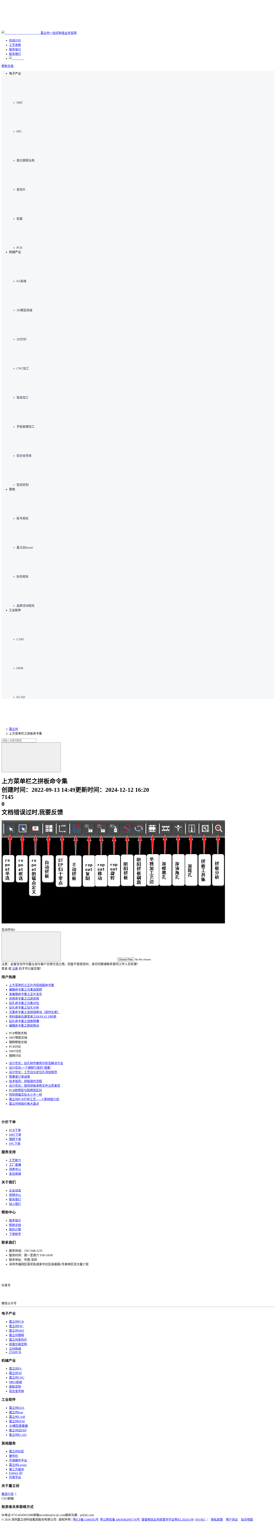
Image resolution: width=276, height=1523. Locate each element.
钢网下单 (15, 1139)
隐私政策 (217, 1519)
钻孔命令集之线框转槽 (24, 1021)
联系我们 (15, 1199)
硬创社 (13, 1455)
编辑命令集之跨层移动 (24, 1025)
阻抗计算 (15, 1229)
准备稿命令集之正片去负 (25, 994)
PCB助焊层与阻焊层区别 (25, 1090)
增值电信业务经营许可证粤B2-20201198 (167, 1519)
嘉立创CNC (16, 1377)
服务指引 (15, 1220)
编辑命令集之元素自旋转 (25, 989)
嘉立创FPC (16, 1326)
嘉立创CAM (17, 1416)
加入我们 (15, 1204)
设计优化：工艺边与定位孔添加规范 (33, 1072)
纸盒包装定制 (18, 1344)
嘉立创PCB (16, 1321)
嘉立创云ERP (18, 1430)
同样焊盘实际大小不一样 (25, 1094)
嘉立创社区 (16, 1451)
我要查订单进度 (19, 1076)
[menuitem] (145, 89)
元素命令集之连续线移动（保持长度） (34, 1012)
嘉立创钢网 (16, 1335)
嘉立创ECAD (17, 1434)
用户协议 (232, 1519)
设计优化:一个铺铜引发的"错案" (30, 1067)
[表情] (31, 947)
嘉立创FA (15, 1368)
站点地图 (247, 1519)
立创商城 (15, 1348)
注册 (15, 968)
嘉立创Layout (17, 1464)
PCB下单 (15, 1130)
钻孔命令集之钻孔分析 (24, 1007)
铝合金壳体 (16, 1391)
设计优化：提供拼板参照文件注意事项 (34, 1085)
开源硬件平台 (18, 1460)
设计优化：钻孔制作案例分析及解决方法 (36, 1063)
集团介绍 (8, 1494)
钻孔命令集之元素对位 (24, 1003)
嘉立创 (13, 729)
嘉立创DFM (17, 1421)
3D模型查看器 (18, 1425)
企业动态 (15, 1190)
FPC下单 (14, 1143)
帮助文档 (8, 66)
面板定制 (15, 1386)
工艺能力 (15, 1160)
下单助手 (15, 1234)
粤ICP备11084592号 (86, 1519)
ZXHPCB (15, 1352)
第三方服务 (16, 1469)
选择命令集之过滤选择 (24, 998)
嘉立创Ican (16, 1412)
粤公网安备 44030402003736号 (120, 1519)
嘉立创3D (15, 1373)
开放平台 (15, 1477)
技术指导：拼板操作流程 (25, 1081)
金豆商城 (15, 1173)
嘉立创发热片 (18, 1339)
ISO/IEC (200, 1519)
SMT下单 (15, 1134)
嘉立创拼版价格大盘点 (24, 1103)
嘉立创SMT (16, 1330)
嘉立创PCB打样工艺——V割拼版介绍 (34, 1099)
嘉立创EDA (16, 1407)
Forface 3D (16, 1473)
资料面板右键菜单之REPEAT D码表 (32, 1016)
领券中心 (15, 1169)
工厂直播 (15, 1164)
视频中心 (15, 1195)
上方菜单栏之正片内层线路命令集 (31, 985)
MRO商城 (15, 1382)
